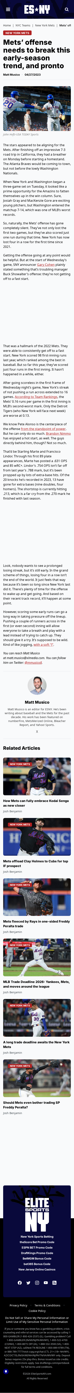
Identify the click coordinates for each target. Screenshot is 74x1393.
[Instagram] (37, 1283)
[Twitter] (28, 1283)
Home (7, 25)
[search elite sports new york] (66, 9)
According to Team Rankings (36, 397)
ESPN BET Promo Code (37, 1247)
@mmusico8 (33, 662)
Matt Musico (11, 74)
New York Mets (45, 25)
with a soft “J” (43, 644)
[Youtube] (46, 1283)
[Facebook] (20, 1283)
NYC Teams (23, 25)
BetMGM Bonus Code (37, 1258)
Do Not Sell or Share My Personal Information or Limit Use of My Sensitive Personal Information (37, 1320)
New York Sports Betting (37, 1236)
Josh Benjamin (12, 811)
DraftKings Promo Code (37, 1253)
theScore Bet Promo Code (37, 1242)
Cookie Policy (37, 1311)
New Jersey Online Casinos (37, 1269)
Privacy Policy (18, 1305)
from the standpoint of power (43, 429)
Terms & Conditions (47, 1305)
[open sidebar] (8, 9)
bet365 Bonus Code (37, 1264)
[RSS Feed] (54, 1283)
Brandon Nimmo (58, 433)
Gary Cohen (46, 264)
